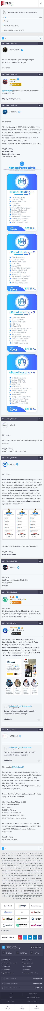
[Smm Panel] (36, 912)
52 (22, 858)
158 (6, 876)
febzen (12, 464)
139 (32, 871)
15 (24, 853)
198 (41, 881)
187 (9, 881)
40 (38, 856)
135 (20, 871)
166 (29, 876)
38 (33, 856)
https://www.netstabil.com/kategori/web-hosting (21, 786)
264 (40, 893)
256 (16, 893)
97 (37, 863)
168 (35, 876)
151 (26, 873)
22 (39, 853)
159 (9, 876)
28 (11, 856)
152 (29, 873)
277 (40, 896)
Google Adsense (5, 959)
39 (35, 856)
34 (24, 856)
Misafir (12, 425)
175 (15, 878)
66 (12, 861)
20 (35, 853)
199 (3, 883)
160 (12, 876)
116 (8, 868)
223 (35, 886)
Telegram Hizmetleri (27, 963)
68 (16, 861)
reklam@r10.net (37, 978)
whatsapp (6, 68)
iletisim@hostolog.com (11, 154)
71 (22, 861)
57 (33, 858)
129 (3, 871)
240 (6, 891)
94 (31, 863)
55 (29, 858)
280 (20, 898)
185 (3, 881)
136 (23, 871)
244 (19, 891)
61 (42, 858)
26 (6, 856)
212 (2, 886)
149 (20, 873)
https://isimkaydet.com (11, 99)
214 (8, 886)
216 (14, 886)
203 (16, 883)
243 (15, 891)
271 (22, 896)
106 (21, 866)
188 (12, 881)
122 (24, 868)
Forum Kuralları (11, 1001)
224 (38, 886)
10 (14, 853)
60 (40, 858)
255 (12, 893)
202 (12, 883)
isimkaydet (8, 91)
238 (40, 888)
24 (2, 856)
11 (16, 853)
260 (28, 893)
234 (28, 888)
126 (36, 868)
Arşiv (11, 993)
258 (22, 893)
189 (15, 881)
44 (4, 858)
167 (32, 876)
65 (9, 861)
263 (37, 893)
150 (23, 873)
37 (31, 856)
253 (6, 893)
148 (17, 873)
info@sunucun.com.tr (20, 655)
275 (34, 896)
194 (29, 881)
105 (18, 866)
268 (13, 896)
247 (28, 891)
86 (13, 863)
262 (34, 893)
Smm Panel (8, 906)
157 (3, 876)
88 (17, 863)
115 (5, 868)
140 (35, 871)
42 (42, 856)
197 (38, 881)
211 (40, 883)
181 (31, 878)
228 (9, 888)
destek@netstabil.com (20, 826)
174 (12, 878)
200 (6, 883)
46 (9, 858)
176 (17, 878)
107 (24, 866)
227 (6, 888)
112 (38, 866)
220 (26, 886)
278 (14, 898)
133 (15, 871)
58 (35, 858)
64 (7, 861)
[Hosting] (22, 906)
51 (20, 858)
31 (17, 856)
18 (30, 853)
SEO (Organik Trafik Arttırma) (9, 963)
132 (12, 871)
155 (38, 873)
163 (20, 876)
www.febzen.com (9, 554)
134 (17, 871)
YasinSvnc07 (15, 50)
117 (10, 868)
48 (13, 858)
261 (31, 893)
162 (17, 876)
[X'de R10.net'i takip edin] (25, 937)
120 (18, 868)
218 (20, 886)
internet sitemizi (20, 143)
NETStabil (14, 736)
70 (20, 861)
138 (29, 871)
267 (10, 896)
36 (29, 856)
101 (6, 866)
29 (13, 856)
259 (25, 893)
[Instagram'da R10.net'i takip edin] (20, 937)
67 (14, 861)
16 (26, 853)
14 (22, 853)
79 (39, 861)
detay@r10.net (38, 987)
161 (15, 876)
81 (2, 863)
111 (35, 866)
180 (29, 878)
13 (20, 853)
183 (37, 878)
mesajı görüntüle (13, 708)
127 (39, 868)
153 (32, 873)
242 (12, 891)
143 (3, 873)
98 (40, 863)
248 (31, 891)
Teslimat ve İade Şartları (33, 997)
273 (28, 896)
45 (6, 858)
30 (15, 856)
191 (20, 881)
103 (12, 866)
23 (41, 853)
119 (16, 868)
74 (29, 861)
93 (28, 863)
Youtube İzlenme (26, 966)
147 (15, 873)
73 (27, 861)
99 (42, 863)
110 (32, 866)
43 (2, 858)
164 (23, 876)
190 (17, 881)
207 (28, 883)
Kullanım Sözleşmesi (33, 1001)
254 (9, 893)
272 (25, 896)
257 (19, 893)
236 (34, 888)
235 (31, 888)
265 (3, 896)
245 (22, 891)
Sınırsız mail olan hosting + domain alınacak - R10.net (7, 3)
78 (37, 861)
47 (11, 858)
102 (9, 866)
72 (24, 861)
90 (22, 863)
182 (34, 878)
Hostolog (13, 112)
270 (19, 896)
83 (6, 863)
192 (23, 881)
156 (41, 873)
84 (8, 863)
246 (25, 891)
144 (6, 873)
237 (37, 888)
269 (16, 896)
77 (35, 861)
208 (31, 883)
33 (22, 856)
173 (9, 878)
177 (20, 878)
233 (25, 888)
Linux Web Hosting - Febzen (13, 480)
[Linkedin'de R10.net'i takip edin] (35, 937)
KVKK (11, 997)
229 (12, 888)
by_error (13, 567)
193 (26, 881)
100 (3, 866)
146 (12, 873)
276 (37, 896)
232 (22, 888)
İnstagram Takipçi (26, 959)
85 (11, 863)
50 (18, 858)
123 (27, 868)
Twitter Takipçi (26, 969)
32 (20, 856)
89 (20, 863)
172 (6, 878)
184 (40, 878)
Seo (22, 912)
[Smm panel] (22, 925)
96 (35, 863)
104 (15, 866)
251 (41, 891)
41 (40, 856)
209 (34, 883)
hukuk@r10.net (37, 983)
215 (11, 886)
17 (28, 853)
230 (15, 888)
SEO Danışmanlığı (5, 969)
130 (6, 871)
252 (3, 893)
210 (38, 883)
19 (32, 853)
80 (41, 861)
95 (33, 863)
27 (9, 856)
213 (5, 886)
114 (2, 868)
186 (6, 881)
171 (4, 878)
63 (5, 861)
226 (3, 888)
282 (26, 898)
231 (19, 888)
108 (27, 866)
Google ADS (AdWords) (7, 973)
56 (31, 858)
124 (30, 868)
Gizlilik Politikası (33, 993)
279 (17, 898)
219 (23, 886)
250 (37, 891)
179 (26, 878)
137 (26, 871)
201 (9, 883)
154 (35, 873)
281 (23, 898)
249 (34, 891)
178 (23, 878)
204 (19, 883)
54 (26, 858)
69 (18, 861)
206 (25, 883)
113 (40, 866)
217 (17, 886)
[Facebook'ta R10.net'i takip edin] (40, 937)
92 (26, 863)
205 (22, 883)
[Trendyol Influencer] (7, 919)
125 (33, 868)
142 (41, 871)
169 (38, 876)
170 (41, 876)
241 (9, 891)
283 (29, 898)
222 (32, 886)
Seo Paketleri (5, 930)
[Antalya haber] (22, 919)
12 (18, 853)
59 (38, 858)
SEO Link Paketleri (6, 966)
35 (26, 856)
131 (9, 871)
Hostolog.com (7, 151)
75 (31, 861)
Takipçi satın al (36, 906)
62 (2, 861)
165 (26, 876)
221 (29, 886)
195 (32, 881)
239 (3, 891)
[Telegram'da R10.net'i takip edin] (30, 937)
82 (4, 863)
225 (41, 886)
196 (35, 881)
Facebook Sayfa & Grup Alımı (30, 973)
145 (9, 873)
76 (33, 861)
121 (21, 868)
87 (15, 863)
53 (24, 858)
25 (4, 856)
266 (7, 896)
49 (15, 858)
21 (37, 853)
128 (41, 868)
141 (38, 871)
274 (31, 896)
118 (13, 868)
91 (24, 863)
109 (30, 866)
